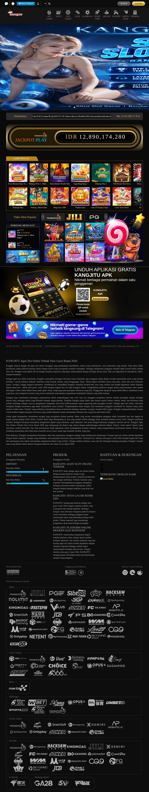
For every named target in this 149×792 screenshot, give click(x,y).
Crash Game (97, 17)
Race (77, 16)
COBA (55, 229)
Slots (58, 16)
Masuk (124, 4)
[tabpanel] (74, 67)
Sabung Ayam (125, 17)
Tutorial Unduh (100, 299)
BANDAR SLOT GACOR (81, 346)
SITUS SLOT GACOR (32, 346)
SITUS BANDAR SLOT (55, 346)
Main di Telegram (27, 4)
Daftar (138, 4)
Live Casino (68, 17)
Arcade (106, 16)
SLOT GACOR (12, 346)
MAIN (20, 173)
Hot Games (49, 17)
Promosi (135, 16)
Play (41, 140)
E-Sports (116, 16)
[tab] (54, 217)
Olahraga (87, 16)
